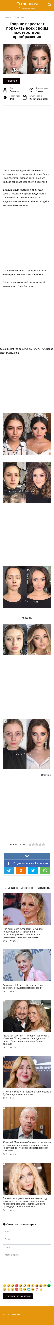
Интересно (11, 80)
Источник (46, 775)
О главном (27, 3)
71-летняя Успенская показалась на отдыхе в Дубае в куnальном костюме (27, 1093)
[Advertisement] (27, 137)
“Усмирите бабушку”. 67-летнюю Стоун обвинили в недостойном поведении (23, 986)
